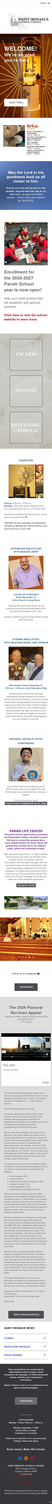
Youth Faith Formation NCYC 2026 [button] (26, 803)
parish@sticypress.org (26, 1477)
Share (45, 1082)
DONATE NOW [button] (26, 885)
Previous (3, 139)
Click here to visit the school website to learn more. (25, 317)
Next (49, 139)
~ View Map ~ (26, 1482)
